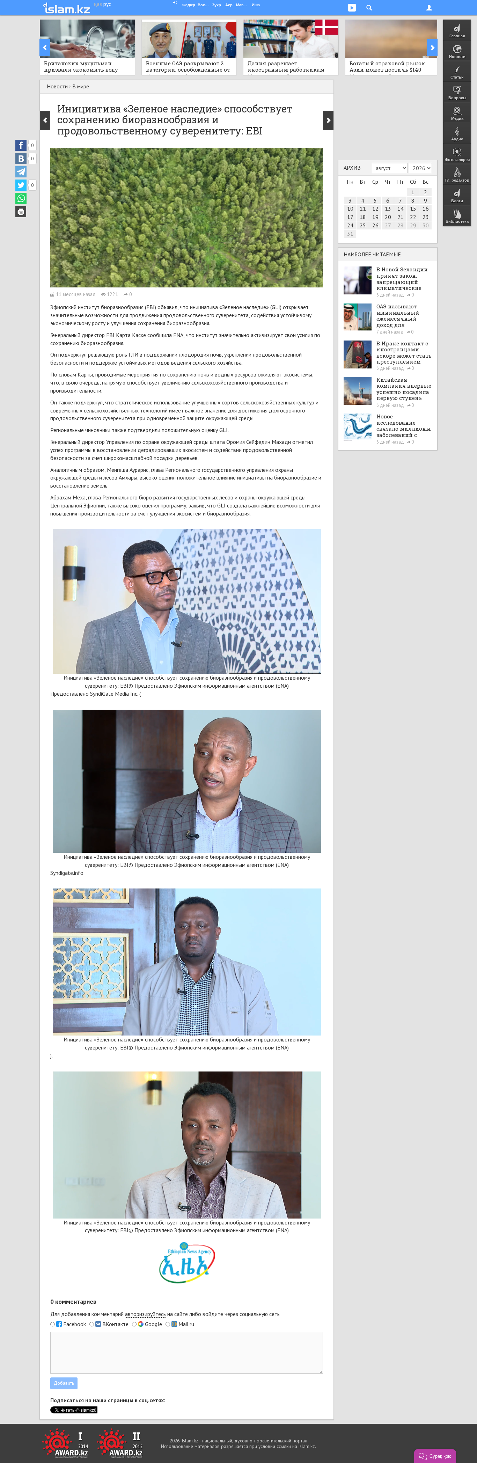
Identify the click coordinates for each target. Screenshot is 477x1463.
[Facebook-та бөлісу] (21, 145)
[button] (435, 1456)
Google (153, 1324)
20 (388, 216)
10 (350, 208)
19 (375, 216)
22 (413, 216)
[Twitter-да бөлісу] (21, 185)
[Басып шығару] (21, 211)
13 (388, 208)
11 (363, 208)
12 (375, 208)
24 (350, 225)
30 (426, 225)
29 (413, 225)
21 (400, 216)
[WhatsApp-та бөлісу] (21, 198)
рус (107, 3)
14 (400, 208)
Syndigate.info (66, 872)
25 (363, 225)
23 (426, 216)
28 (400, 225)
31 (350, 233)
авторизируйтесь (145, 1313)
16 (426, 208)
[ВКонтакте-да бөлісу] (21, 158)
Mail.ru (186, 1324)
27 (388, 225)
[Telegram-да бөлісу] (21, 171)
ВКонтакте (115, 1324)
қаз (98, 3)
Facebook (74, 1324)
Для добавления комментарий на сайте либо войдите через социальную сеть (165, 1313)
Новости (57, 86)
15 (413, 208)
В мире (80, 86)
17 (350, 216)
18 (363, 216)
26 (375, 225)
